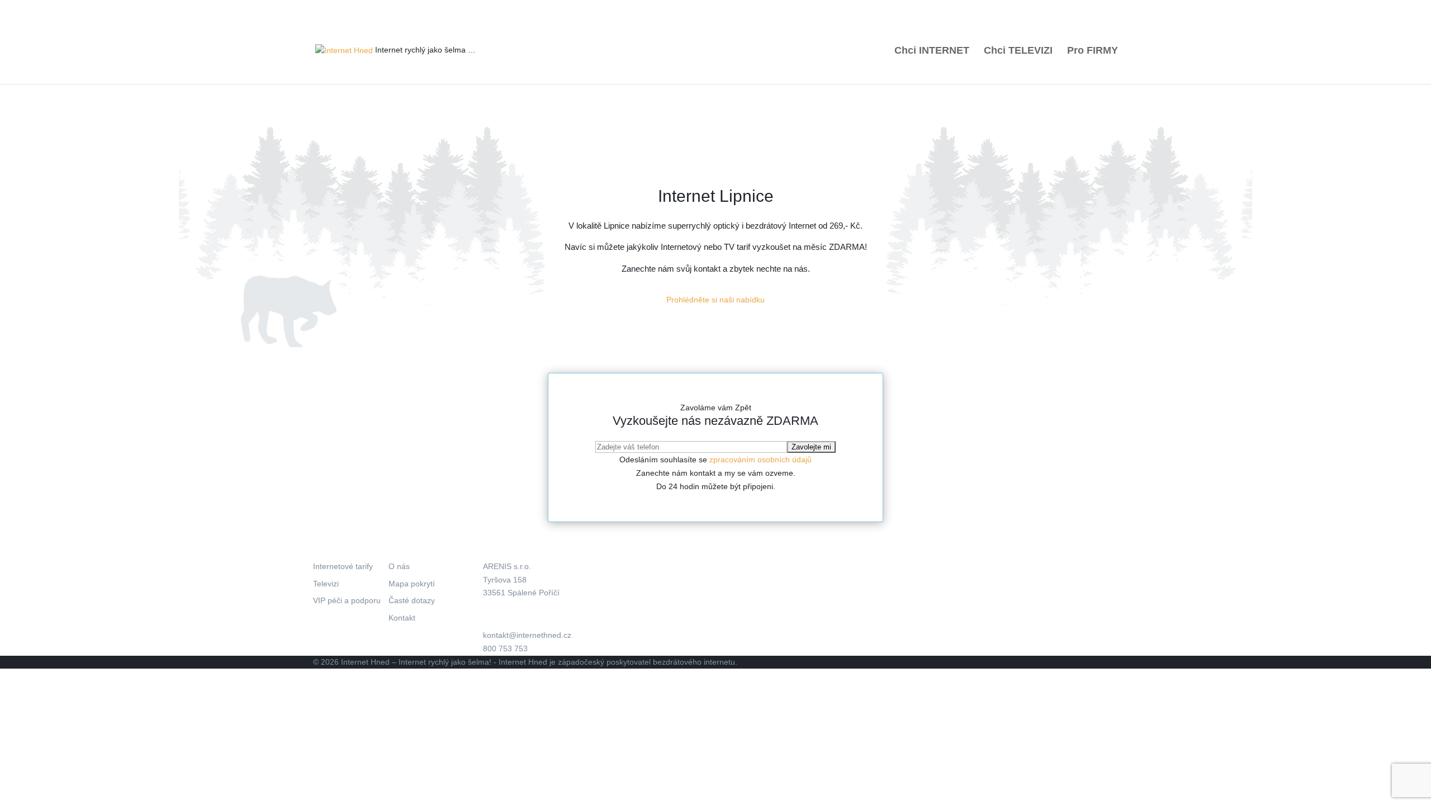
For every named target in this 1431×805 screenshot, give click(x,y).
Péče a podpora (894, 8)
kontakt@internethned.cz (527, 635)
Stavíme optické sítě (709, 8)
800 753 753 (376, 8)
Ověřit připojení (643, 8)
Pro (1092, 51)
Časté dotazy (411, 600)
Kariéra (941, 8)
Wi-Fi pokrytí (983, 8)
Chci (931, 51)
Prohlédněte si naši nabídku (715, 299)
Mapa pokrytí (838, 8)
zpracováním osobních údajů (760, 459)
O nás (761, 8)
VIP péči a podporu (347, 600)
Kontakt (1105, 8)
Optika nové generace (1048, 8)
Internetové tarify (343, 566)
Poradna (794, 8)
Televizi (326, 583)
